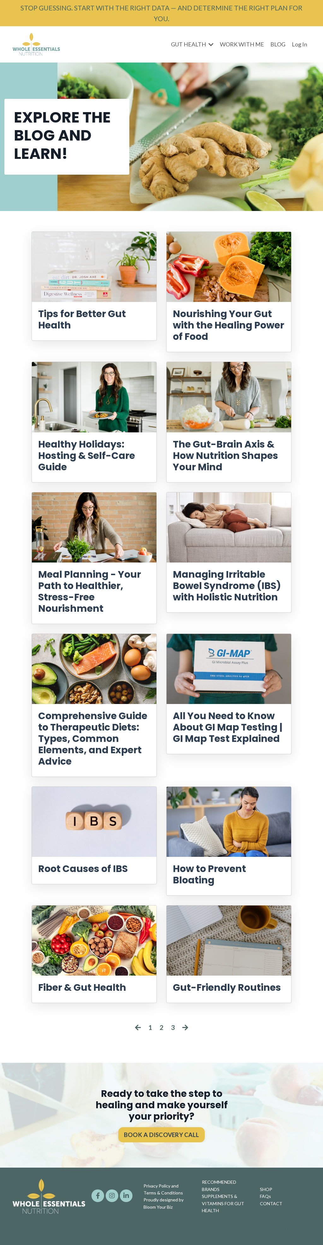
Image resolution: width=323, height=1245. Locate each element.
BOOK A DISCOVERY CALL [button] (161, 1134)
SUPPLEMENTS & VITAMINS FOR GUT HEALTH (223, 1203)
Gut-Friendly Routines (227, 987)
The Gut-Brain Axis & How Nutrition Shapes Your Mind (225, 456)
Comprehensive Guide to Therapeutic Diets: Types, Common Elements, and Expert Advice (92, 738)
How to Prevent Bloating (209, 874)
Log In (299, 44)
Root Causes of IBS (83, 869)
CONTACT (271, 1203)
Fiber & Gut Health (82, 987)
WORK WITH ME (242, 44)
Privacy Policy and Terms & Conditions (163, 1189)
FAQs (265, 1196)
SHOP (266, 1189)
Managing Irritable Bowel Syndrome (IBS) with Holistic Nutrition (227, 586)
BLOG (277, 44)
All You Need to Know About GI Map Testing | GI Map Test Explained (227, 727)
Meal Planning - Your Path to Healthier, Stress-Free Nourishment (89, 591)
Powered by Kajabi (292, 1228)
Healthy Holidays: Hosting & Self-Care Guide (86, 456)
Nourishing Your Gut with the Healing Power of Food (228, 325)
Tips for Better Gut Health (82, 319)
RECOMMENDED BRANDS (219, 1185)
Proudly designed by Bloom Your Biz (164, 1203)
